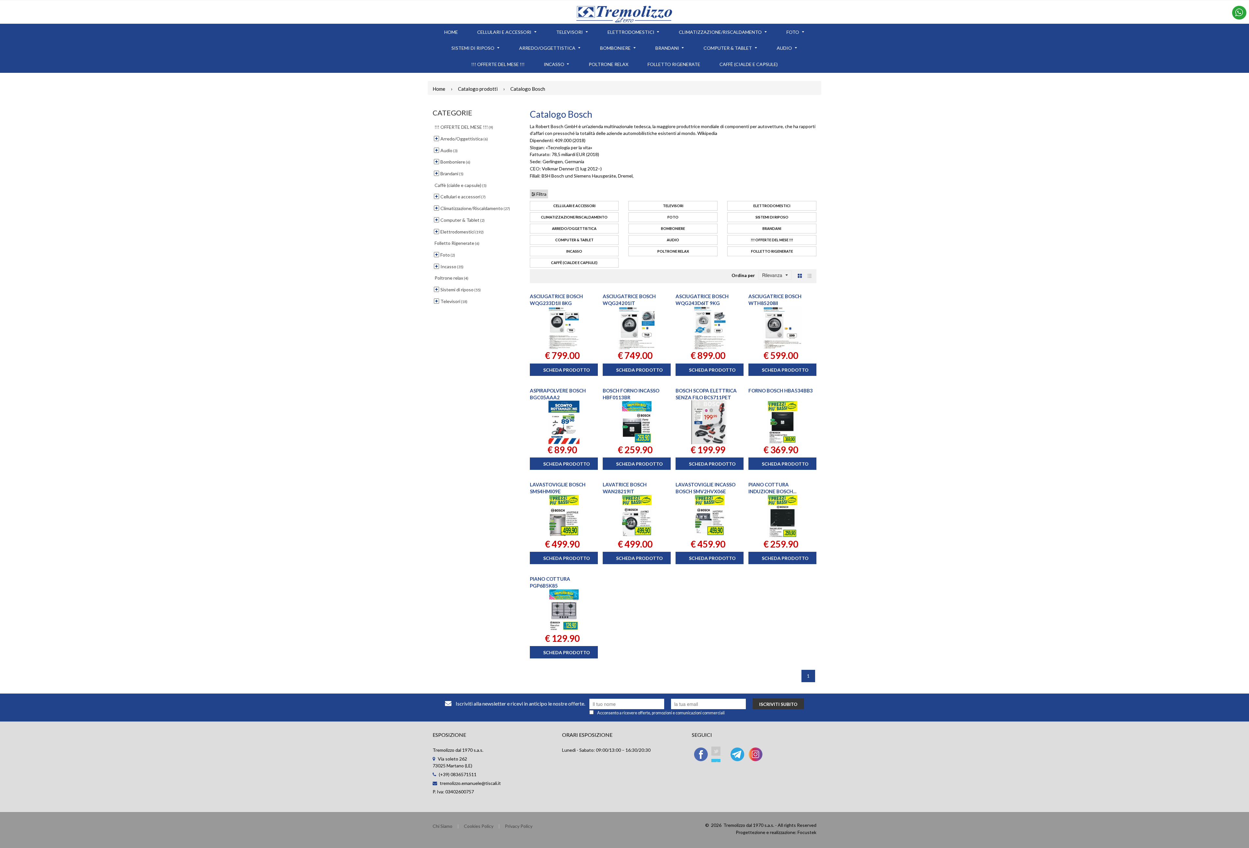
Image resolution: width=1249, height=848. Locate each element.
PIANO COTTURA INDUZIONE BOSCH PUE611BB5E (770, 491)
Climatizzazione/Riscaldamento (574, 217)
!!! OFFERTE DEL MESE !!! (772, 240)
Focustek (807, 832)
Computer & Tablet (574, 240)
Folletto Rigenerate (772, 251)
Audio (673, 240)
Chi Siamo (442, 826)
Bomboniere (673, 228)
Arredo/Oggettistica (574, 228)
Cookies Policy (478, 826)
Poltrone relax (673, 251)
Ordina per (743, 275)
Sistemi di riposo (772, 217)
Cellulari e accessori (574, 206)
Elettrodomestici (771, 206)
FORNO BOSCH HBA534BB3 (780, 390)
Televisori (673, 206)
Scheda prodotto (566, 370)
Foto (672, 217)
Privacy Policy (518, 826)
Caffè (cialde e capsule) (574, 262)
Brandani (771, 228)
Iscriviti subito (778, 704)
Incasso (574, 251)
